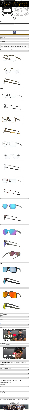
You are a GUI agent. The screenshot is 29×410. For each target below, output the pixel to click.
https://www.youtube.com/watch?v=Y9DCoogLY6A (5, 344)
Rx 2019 (2, 313)
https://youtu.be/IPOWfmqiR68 (3, 42)
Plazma (2, 38)
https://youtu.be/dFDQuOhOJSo (3, 37)
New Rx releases (3, 41)
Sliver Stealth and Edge (3, 327)
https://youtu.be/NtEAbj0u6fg (3, 315)
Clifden (2, 316)
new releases (2, 198)
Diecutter (2, 319)
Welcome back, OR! (3, 364)
